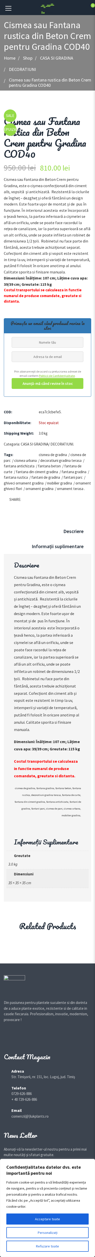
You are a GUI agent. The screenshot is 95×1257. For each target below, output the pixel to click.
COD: (8, 412)
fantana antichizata (19, 466)
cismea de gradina (53, 454)
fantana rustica (16, 477)
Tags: (8, 454)
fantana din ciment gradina (37, 471)
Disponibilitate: (17, 422)
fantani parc (73, 477)
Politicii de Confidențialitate (57, 376)
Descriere (73, 531)
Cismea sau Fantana (31, 577)
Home (9, 58)
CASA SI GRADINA (56, 58)
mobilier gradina (59, 483)
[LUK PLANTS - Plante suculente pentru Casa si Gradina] (47, 8)
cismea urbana (25, 460)
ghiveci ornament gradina (24, 483)
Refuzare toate (47, 1246)
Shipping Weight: (19, 433)
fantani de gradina (45, 477)
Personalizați (48, 1232)
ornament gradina (39, 488)
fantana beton (49, 466)
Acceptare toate (47, 1219)
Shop (27, 58)
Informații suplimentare (58, 546)
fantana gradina (74, 471)
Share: (15, 499)
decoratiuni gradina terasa (61, 460)
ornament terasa (70, 488)
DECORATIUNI (22, 69)
